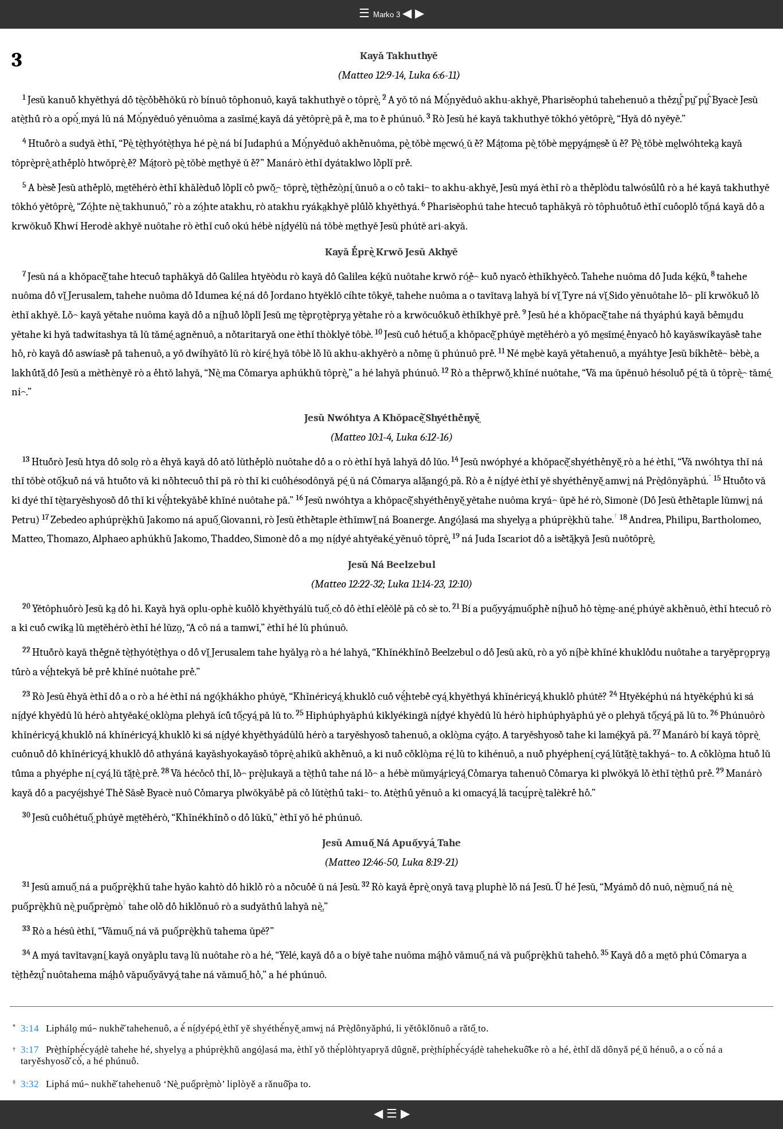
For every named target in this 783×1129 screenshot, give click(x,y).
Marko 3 (387, 14)
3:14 (30, 1028)
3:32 (30, 1084)
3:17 (30, 1049)
